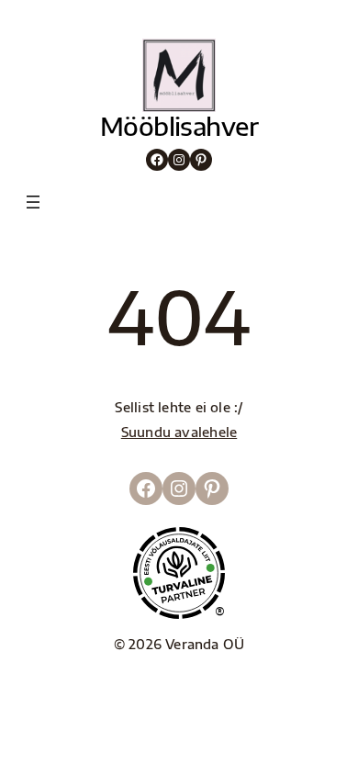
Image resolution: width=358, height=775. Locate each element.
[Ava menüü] (33, 202)
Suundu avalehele (179, 431)
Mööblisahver (179, 125)
